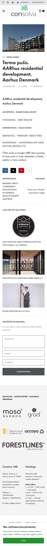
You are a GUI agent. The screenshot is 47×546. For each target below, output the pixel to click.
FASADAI (9, 57)
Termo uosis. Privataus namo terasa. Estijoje (36, 191)
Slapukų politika (30, 523)
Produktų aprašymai (32, 479)
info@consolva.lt (38, 2)
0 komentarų (37, 86)
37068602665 (8, 495)
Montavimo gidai (31, 474)
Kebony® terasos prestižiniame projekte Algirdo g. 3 (23, 278)
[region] (23, 534)
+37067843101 (24, 2)
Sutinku (23, 541)
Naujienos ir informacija (33, 476)
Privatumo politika (15, 523)
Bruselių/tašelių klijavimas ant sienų (16, 311)
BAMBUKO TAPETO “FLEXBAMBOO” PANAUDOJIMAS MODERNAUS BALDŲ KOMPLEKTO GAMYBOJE (11, 191)
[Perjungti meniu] (4, 11)
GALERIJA (16, 57)
